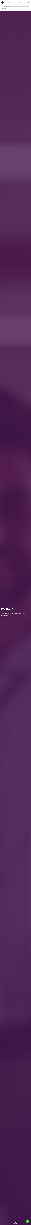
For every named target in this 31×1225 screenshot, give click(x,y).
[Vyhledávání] (21, 2)
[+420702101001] (24, 2)
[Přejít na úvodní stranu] (10, 2)
